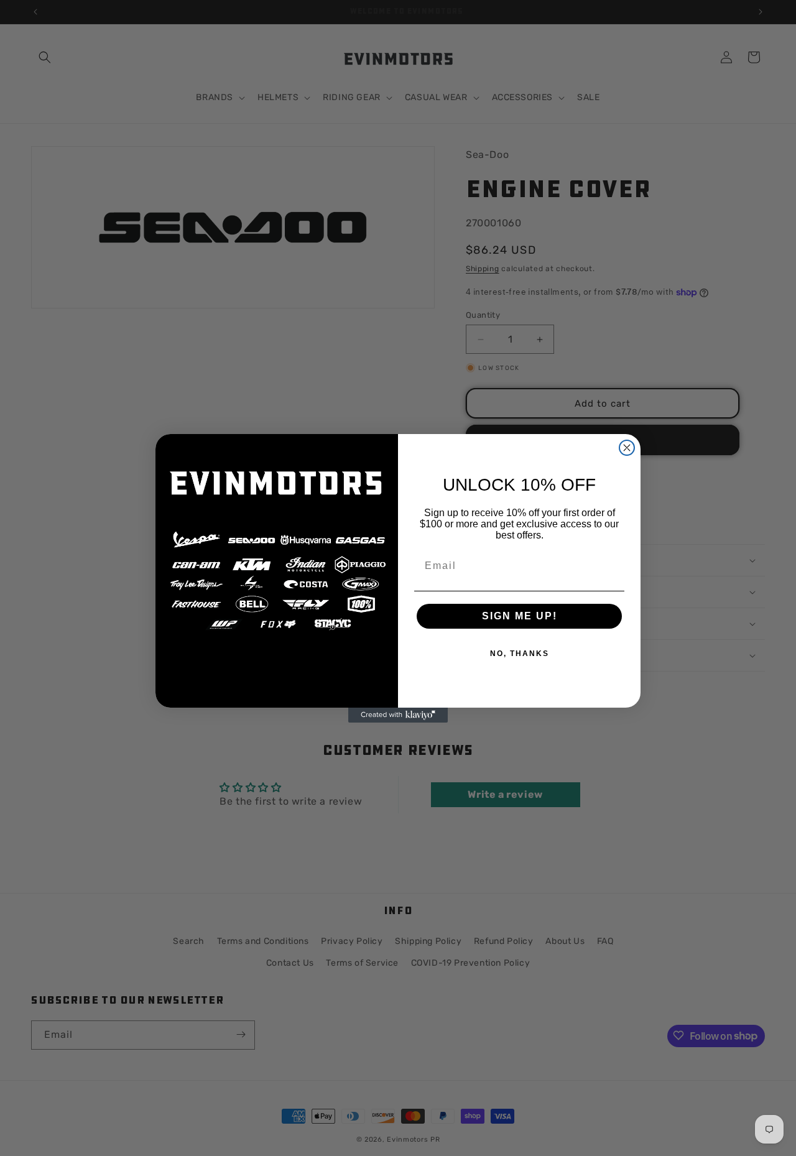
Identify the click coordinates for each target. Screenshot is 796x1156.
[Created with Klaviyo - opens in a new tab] (398, 715)
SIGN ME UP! (519, 616)
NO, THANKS (519, 653)
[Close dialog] (626, 447)
